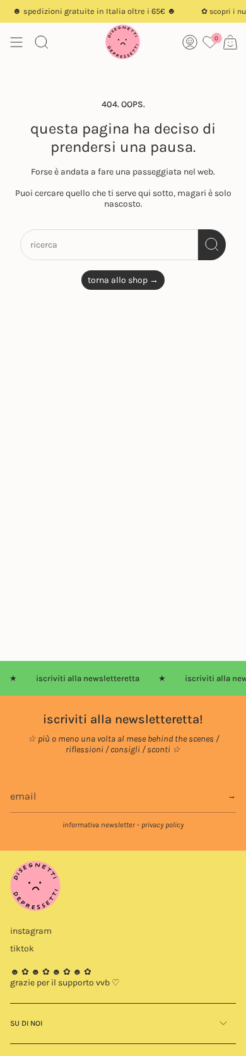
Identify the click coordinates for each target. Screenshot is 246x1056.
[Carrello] (230, 42)
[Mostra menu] (16, 42)
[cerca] (212, 244)
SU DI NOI (26, 1023)
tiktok (22, 948)
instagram (31, 931)
